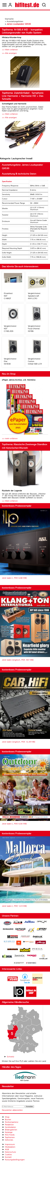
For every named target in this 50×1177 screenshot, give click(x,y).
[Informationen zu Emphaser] (20, 929)
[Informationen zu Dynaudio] (8, 929)
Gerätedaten (10, 1127)
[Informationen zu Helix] (37, 937)
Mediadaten (10, 1147)
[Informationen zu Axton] (29, 922)
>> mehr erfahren (10, 438)
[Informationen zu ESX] (31, 930)
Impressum (10, 1144)
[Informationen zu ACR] (7, 923)
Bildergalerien (11, 1129)
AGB (7, 1149)
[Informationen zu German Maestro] (12, 937)
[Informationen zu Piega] (37, 949)
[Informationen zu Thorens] (32, 955)
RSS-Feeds (10, 1134)
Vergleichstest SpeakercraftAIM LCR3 (34, 296)
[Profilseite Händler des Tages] (25, 1077)
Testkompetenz (11, 1122)
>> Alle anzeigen (9, 53)
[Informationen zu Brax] (42, 922)
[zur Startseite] (27, 5)
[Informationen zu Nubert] (25, 950)
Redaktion (9, 1124)
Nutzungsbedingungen (15, 1159)
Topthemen (10, 1137)
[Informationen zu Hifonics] (9, 942)
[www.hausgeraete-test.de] (25, 983)
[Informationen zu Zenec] (31, 963)
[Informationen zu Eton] (42, 929)
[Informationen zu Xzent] (19, 963)
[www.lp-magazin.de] (19, 996)
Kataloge (8, 1132)
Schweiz (10, 1056)
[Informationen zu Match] (28, 942)
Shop (7, 1117)
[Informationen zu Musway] (12, 949)
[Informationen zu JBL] (18, 943)
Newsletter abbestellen (12, 1110)
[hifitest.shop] (31, 996)
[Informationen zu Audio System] (17, 923)
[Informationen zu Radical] (7, 956)
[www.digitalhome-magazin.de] (12, 983)
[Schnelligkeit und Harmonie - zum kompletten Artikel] (25, 137)
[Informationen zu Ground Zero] (25, 936)
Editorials (9, 1140)
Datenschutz (10, 1152)
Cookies (8, 1154)
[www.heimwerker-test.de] (37, 983)
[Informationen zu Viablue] (43, 957)
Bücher (8, 1119)
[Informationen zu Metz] (40, 943)
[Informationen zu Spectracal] (19, 956)
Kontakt (8, 1157)
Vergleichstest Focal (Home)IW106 (34, 328)
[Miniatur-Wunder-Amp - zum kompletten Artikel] (25, 72)
